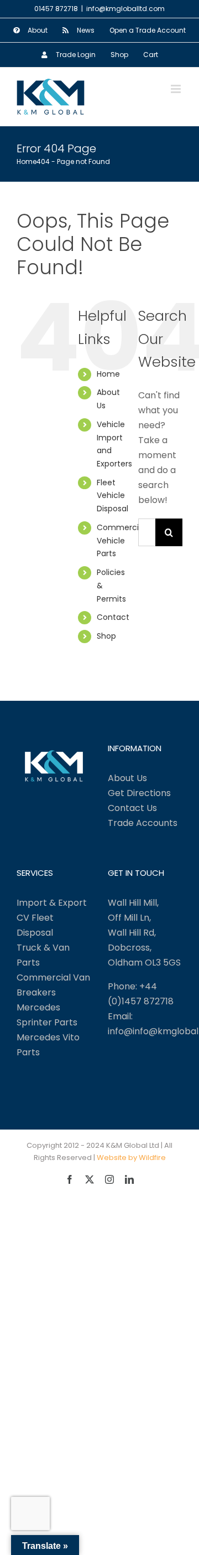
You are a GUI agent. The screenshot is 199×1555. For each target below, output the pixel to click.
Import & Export (52, 902)
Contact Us (132, 808)
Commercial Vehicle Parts (121, 541)
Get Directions (139, 793)
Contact (113, 617)
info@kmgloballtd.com (125, 8)
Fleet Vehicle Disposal (112, 496)
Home (108, 373)
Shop (106, 635)
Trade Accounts (142, 823)
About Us (127, 778)
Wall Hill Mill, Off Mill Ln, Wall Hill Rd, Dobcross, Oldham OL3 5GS (144, 932)
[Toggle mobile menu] (176, 89)
